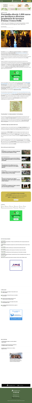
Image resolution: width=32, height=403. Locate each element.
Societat (3, 206)
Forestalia (21, 206)
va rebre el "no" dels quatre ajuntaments (20, 88)
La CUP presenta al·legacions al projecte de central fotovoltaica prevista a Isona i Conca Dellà (15, 245)
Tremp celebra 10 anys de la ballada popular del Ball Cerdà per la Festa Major (11, 172)
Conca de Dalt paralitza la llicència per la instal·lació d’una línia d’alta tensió (13, 247)
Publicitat (9, 400)
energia (25, 206)
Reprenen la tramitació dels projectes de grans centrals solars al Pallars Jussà (14, 257)
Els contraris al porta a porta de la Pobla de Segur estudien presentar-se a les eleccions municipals (11, 159)
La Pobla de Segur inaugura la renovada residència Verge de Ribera (8, 342)
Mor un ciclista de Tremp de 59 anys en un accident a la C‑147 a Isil (10, 295)
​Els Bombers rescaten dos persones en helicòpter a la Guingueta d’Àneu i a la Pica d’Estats (9, 345)
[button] (29, 1)
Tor (2, 177)
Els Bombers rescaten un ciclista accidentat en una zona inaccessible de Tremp (11, 152)
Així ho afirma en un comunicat (21, 52)
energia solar (7, 206)
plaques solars (16, 206)
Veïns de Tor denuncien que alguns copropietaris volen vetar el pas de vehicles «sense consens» (11, 179)
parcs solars (11, 206)
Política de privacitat (21, 400)
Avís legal (18, 400)
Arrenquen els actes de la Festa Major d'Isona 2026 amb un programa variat (10, 302)
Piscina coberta (4, 184)
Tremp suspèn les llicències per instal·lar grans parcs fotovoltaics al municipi (13, 252)
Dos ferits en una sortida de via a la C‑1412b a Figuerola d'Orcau (8, 348)
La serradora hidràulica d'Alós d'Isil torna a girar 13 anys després (9, 305)
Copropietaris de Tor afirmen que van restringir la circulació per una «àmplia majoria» (10, 166)
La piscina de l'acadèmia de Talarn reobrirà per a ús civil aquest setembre (11, 186)
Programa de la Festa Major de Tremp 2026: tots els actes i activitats (10, 292)
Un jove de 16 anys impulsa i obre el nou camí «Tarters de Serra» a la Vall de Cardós (9, 299)
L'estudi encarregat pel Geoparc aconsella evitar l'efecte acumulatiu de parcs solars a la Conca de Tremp (15, 255)
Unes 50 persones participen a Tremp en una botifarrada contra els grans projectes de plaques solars (15, 242)
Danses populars (4, 170)
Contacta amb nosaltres (13, 400)
